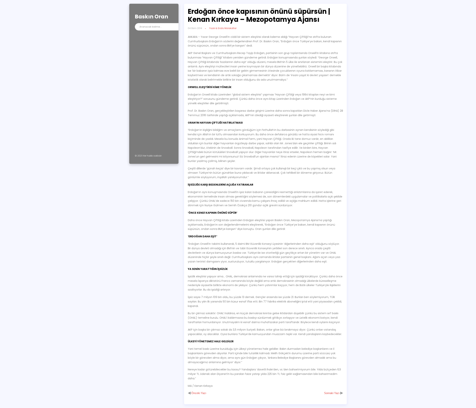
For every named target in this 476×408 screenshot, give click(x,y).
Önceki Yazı (198, 393)
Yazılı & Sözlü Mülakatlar (223, 28)
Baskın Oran (151, 16)
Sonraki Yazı (332, 393)
